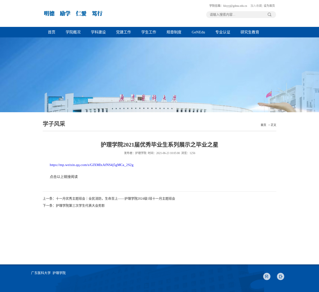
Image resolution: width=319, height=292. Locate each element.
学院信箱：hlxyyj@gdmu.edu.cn (228, 5)
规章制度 (174, 32)
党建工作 (123, 32)
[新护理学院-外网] (73, 26)
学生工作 (148, 32)
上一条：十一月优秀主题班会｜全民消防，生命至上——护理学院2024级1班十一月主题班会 (109, 198)
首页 (51, 32)
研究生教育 (250, 32)
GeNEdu (198, 32)
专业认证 (222, 32)
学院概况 (73, 32)
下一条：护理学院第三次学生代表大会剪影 (74, 205)
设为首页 (269, 5)
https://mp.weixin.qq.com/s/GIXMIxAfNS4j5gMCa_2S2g (92, 165)
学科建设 (98, 32)
